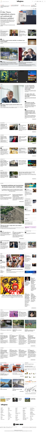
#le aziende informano (32, 414)
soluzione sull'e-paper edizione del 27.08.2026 (30, 393)
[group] (5, 6)
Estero (1, 418)
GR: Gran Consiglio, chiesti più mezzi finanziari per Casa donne (35, 6)
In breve (31, 418)
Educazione (31, 409)
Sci (8, 411)
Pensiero (16, 409)
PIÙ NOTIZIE (34, 143)
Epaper (40, 1)
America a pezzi (2, 419)
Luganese (2, 411)
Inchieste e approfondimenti (24, 411)
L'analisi (16, 418)
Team (30, 420)
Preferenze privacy (10, 427)
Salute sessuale (24, 419)
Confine (1, 417)
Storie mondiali (9, 414)
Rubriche (24, 410)
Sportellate (9, 415)
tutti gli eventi (33, 227)
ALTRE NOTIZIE (21, 201)
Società (16, 411)
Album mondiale (10, 417)
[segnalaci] (35, 1)
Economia (16, 415)
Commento (16, 417)
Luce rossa (9, 416)
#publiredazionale (32, 413)
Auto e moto (24, 416)
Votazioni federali (3, 415)
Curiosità (24, 414)
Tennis (9, 412)
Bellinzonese (2, 409)
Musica (16, 412)
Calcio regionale (10, 410)
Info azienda (31, 419)
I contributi (16, 420)
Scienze (16, 410)
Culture (9, 418)
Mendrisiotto (2, 412)
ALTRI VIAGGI (21, 391)
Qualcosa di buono (32, 410)
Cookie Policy (6, 427)
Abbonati (37, 1)
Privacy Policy (2, 427)
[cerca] (33, 1)
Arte (8, 419)
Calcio (8, 409)
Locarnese (2, 410)
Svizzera (2, 414)
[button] (35, 76)
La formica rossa (17, 419)
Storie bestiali (24, 413)
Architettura (24, 415)
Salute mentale (24, 418)
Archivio (31, 417)
